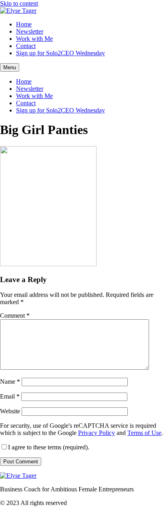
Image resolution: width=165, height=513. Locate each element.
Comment (15, 315)
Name (10, 381)
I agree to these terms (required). (48, 447)
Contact (26, 45)
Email (10, 396)
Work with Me (34, 38)
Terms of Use (144, 432)
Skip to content (19, 3)
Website (10, 411)
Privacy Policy (96, 432)
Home (24, 24)
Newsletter (29, 31)
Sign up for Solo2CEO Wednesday (60, 53)
